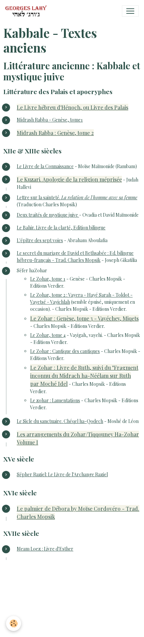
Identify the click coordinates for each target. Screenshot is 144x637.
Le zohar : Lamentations (55, 400)
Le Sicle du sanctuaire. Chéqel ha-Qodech (60, 421)
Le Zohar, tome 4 (48, 335)
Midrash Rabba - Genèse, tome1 (50, 120)
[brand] (27, 11)
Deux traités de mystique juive (48, 215)
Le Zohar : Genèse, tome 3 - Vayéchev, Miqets (84, 318)
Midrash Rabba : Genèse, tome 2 (55, 132)
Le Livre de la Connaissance (45, 166)
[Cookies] (13, 623)
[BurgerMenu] (130, 11)
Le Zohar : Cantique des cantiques (65, 351)
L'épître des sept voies (40, 240)
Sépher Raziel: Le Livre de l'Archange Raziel (62, 474)
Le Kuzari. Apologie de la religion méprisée (69, 179)
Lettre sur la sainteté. (77, 197)
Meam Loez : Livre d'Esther (45, 549)
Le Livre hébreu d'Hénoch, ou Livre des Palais (72, 107)
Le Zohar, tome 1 (47, 279)
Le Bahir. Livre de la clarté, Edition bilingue (61, 227)
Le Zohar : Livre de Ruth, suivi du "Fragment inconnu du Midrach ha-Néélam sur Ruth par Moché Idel (84, 375)
